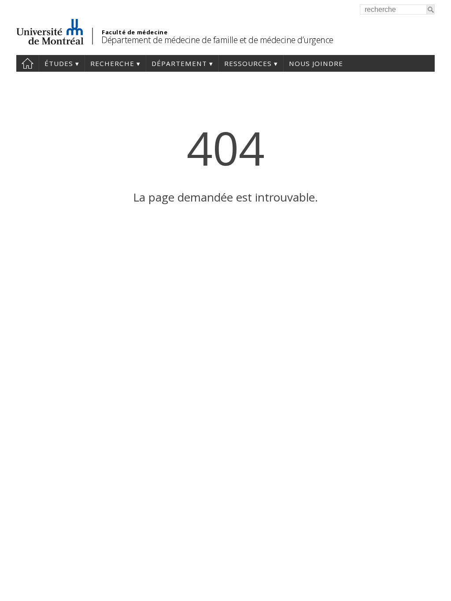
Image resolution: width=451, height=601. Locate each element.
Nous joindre (316, 63)
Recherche (112, 63)
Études (58, 63)
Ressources (248, 63)
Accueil (27, 63)
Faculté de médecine (134, 32)
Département (179, 63)
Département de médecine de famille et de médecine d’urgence (217, 40)
